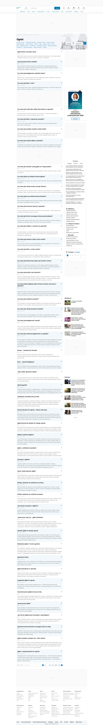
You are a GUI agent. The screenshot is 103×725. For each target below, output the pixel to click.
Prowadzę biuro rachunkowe (68, 694)
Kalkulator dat (54, 707)
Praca (41, 698)
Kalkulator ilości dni (70, 221)
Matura (29, 714)
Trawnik (36, 44)
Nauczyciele (30, 710)
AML (64, 700)
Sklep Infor (42, 700)
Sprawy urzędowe (43, 697)
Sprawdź (75, 118)
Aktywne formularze (73, 224)
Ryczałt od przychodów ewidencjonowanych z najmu (72, 239)
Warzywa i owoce (47, 44)
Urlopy (29, 697)
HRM (29, 700)
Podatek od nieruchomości (71, 227)
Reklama (72, 722)
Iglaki (40, 44)
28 (59, 665)
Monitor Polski (42, 708)
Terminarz (71, 252)
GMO (53, 44)
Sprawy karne (42, 694)
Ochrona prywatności (26, 722)
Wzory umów (77, 711)
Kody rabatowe (77, 710)
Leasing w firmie (55, 698)
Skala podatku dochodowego (68, 714)
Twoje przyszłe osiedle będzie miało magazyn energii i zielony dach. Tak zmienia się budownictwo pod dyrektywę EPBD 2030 (75, 170)
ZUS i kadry (19, 697)
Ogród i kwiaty (32, 34)
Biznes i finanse (54, 693)
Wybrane (81, 163)
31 (67, 255)
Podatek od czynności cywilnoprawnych (74, 243)
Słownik (45, 47)
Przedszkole (30, 707)
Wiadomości (77, 693)
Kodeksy (41, 714)
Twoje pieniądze (55, 11)
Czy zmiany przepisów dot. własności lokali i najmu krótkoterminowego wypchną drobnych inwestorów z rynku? (75, 177)
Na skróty (77, 705)
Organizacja (19, 707)
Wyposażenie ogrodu (41, 45)
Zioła (18, 45)
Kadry (28, 11)
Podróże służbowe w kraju (68, 707)
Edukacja (76, 11)
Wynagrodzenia (31, 694)
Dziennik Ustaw (43, 707)
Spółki (53, 694)
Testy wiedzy (30, 717)
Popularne (69, 163)
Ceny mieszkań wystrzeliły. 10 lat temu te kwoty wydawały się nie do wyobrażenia (74, 166)
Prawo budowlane (70, 225)
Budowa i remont (78, 697)
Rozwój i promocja (20, 711)
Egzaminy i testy (31, 711)
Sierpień (77, 252)
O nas (18, 722)
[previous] (43, 665)
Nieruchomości (69, 11)
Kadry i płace (19, 713)
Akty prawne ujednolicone (45, 713)
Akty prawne (42, 705)
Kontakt (66, 722)
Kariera (56, 722)
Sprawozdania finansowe (68, 698)
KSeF (82, 11)
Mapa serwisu (79, 722)
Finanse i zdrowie (55, 700)
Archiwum (76, 708)
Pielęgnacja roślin (24, 45)
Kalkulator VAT (54, 710)
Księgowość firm (20, 691)
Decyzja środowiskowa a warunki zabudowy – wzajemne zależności (75, 192)
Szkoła (29, 708)
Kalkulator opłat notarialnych (72, 215)
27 (56, 665)
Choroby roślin (33, 45)
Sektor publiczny (41, 11)
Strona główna (19, 34)
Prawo (48, 11)
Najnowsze (76, 163)
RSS (61, 722)
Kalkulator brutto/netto (70, 210)
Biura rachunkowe (67, 691)
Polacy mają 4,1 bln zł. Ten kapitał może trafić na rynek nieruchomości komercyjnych (75, 180)
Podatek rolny (69, 245)
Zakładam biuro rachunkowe (68, 693)
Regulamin (50, 722)
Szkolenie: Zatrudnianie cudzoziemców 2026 (75, 113)
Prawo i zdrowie (43, 701)
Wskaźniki (71, 235)
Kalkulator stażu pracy (56, 713)
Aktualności (68, 298)
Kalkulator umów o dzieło (71, 214)
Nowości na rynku (20, 42)
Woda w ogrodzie (50, 42)
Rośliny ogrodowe (20, 44)
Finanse (18, 708)
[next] (61, 665)
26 (52, 665)
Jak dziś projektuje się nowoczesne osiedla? (75, 182)
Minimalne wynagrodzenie (68, 708)
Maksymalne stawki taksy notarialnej (74, 242)
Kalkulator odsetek (55, 711)
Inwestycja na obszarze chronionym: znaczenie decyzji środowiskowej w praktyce (75, 189)
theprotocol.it (77, 714)
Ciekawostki (19, 47)
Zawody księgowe (20, 698)
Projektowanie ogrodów (31, 42)
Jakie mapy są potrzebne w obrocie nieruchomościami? (73, 196)
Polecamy (67, 377)
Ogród (37, 34)
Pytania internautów (27, 47)
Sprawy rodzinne (43, 693)
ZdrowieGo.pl (77, 707)
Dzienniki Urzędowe (43, 710)
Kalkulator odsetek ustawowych (73, 219)
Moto (62, 11)
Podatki (18, 693)
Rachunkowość (19, 694)
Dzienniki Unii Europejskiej (45, 711)
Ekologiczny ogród (41, 42)
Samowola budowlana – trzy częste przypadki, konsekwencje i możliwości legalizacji (74, 202)
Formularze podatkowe (79, 713)
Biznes (33, 11)
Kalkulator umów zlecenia (71, 212)
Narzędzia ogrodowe (52, 45)
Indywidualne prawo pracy (33, 693)
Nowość (75, 110)
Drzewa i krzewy (29, 44)
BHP (29, 698)
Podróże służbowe (66, 711)
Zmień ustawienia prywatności (39, 722)
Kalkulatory (71, 209)
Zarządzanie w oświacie (32, 713)
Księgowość (22, 11)
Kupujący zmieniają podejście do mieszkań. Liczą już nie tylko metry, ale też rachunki (75, 185)
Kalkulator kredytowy (70, 217)
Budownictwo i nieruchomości (72, 232)
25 (49, 665)
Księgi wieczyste (69, 229)
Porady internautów (37, 47)
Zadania (18, 710)
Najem (67, 230)
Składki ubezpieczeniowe (68, 710)
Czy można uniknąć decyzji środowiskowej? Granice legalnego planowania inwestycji (75, 199)
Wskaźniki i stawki (67, 705)
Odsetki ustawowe (66, 713)
